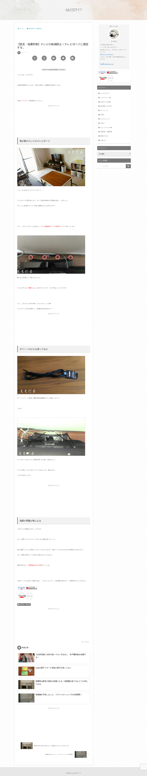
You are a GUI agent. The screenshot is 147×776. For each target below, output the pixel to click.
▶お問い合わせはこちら (107, 64)
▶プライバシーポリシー (107, 54)
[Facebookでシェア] (44, 58)
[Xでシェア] (34, 58)
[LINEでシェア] (63, 58)
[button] (72, 58)
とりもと (114, 41)
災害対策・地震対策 (24, 604)
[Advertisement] (53, 35)
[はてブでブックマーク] (53, 58)
